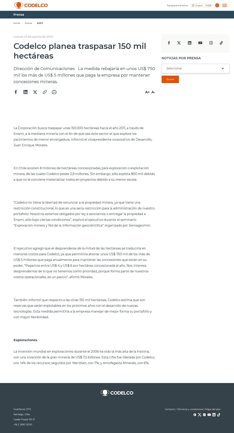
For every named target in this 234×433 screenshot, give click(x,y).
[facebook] (169, 43)
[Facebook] (16, 92)
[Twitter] (35, 92)
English (199, 5)
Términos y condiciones (190, 409)
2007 (40, 23)
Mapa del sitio (212, 409)
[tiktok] (221, 43)
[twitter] (179, 44)
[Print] (54, 92)
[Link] (44, 92)
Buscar (170, 79)
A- (153, 92)
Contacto (170, 409)
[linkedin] (189, 43)
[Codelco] (31, 5)
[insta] (211, 43)
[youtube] (200, 43)
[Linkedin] (25, 92)
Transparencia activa (177, 5)
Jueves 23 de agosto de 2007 (33, 36)
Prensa (28, 23)
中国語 (208, 5)
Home (17, 23)
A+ (147, 92)
